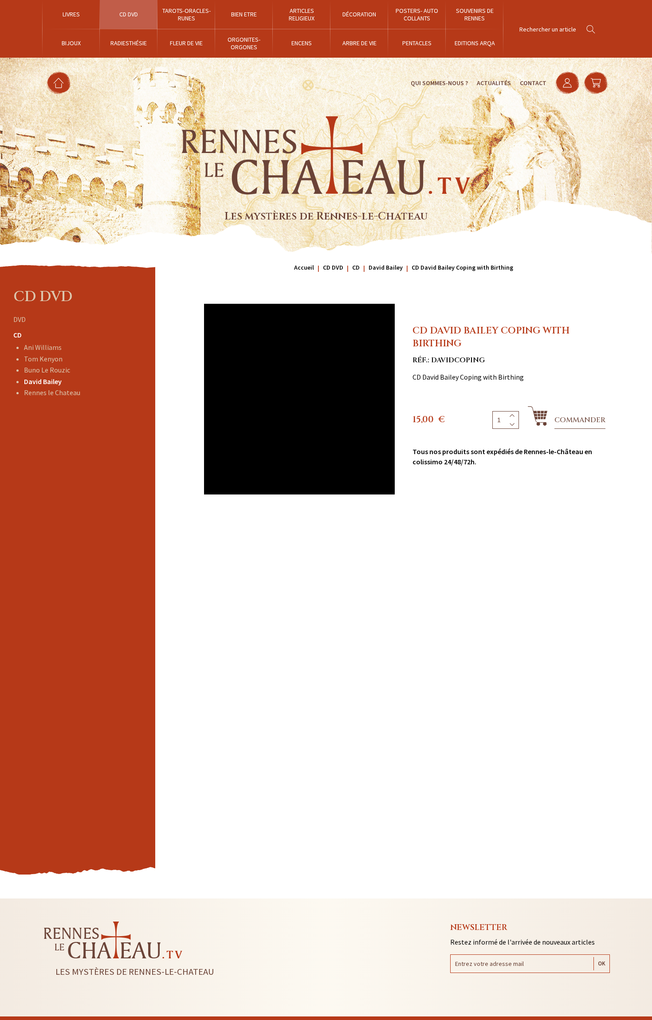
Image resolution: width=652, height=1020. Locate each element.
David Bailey (43, 381)
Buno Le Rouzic (47, 369)
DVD (19, 319)
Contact (533, 83)
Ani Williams (43, 347)
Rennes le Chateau (52, 392)
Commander (579, 420)
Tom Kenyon (43, 358)
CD (17, 334)
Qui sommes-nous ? (439, 83)
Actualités (494, 83)
